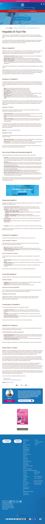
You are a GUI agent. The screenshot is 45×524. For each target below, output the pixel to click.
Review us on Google (18, 441)
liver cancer (22, 140)
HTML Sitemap (25, 464)
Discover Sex (23, 26)
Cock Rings (25, 473)
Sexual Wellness (26, 447)
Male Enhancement (26, 445)
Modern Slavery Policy (27, 461)
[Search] (33, 8)
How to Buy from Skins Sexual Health (30, 470)
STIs (24, 490)
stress (33, 284)
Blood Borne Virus (11, 51)
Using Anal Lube (26, 494)
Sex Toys (24, 446)
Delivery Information (38, 482)
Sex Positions (25, 484)
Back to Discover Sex (23, 429)
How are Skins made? (39, 442)
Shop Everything (26, 449)
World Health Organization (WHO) (33, 70)
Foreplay (24, 478)
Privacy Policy (25, 460)
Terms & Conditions (37, 478)
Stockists (24, 457)
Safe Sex (24, 481)
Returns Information (37, 484)
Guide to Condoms (10, 382)
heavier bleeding (11, 115)
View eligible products (32, 11)
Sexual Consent (26, 487)
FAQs (36, 445)
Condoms (25, 442)
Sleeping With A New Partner (28, 491)
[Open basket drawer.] (41, 4)
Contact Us (25, 455)
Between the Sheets (26, 454)
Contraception (25, 476)
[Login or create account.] (44, 4)
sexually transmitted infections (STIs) (10, 165)
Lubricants (25, 479)
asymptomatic (36, 367)
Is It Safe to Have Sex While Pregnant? (13, 130)
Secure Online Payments (27, 469)
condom (33, 56)
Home (20, 26)
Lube (24, 443)
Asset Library (36, 473)
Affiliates (24, 467)
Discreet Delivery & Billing (27, 466)
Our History (37, 443)
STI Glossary (25, 452)
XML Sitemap (25, 463)
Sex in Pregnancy (26, 482)
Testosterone (25, 493)
